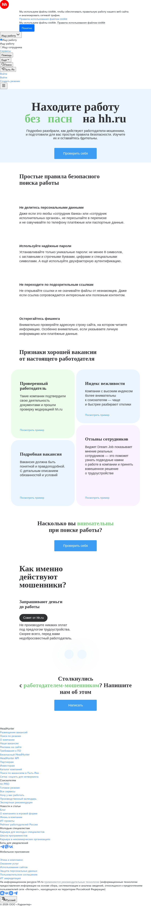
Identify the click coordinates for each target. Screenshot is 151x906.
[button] (3, 73)
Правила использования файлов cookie (81, 22)
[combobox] (8, 899)
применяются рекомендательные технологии (71, 882)
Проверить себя (75, 153)
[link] (6, 64)
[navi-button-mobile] (3, 86)
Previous (69, 654)
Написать (75, 705)
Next (82, 654)
